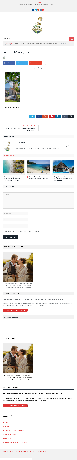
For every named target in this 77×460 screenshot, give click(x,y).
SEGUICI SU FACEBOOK (11, 317)
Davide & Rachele (15, 57)
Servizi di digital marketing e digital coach (15, 442)
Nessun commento (32, 57)
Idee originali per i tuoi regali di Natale (14, 430)
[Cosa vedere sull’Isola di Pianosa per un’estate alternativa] (38, 167)
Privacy (40, 451)
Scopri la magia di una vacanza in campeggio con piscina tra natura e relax (63, 178)
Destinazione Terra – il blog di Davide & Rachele (18, 451)
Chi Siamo (6, 422)
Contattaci (6, 426)
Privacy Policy (7, 438)
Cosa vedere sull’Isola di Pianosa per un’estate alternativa (38, 5)
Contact (45, 451)
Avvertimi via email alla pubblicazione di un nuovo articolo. (22, 231)
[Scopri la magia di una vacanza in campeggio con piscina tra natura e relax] (63, 167)
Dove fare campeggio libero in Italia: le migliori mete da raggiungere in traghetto (13, 178)
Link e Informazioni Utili (10, 434)
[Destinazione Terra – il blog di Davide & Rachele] (38, 24)
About (35, 451)
